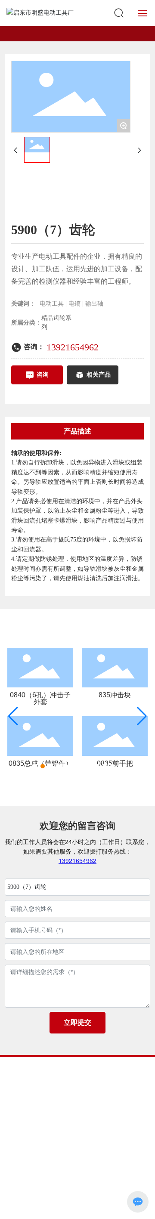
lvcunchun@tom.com (90, 1110)
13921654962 (72, 347)
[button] (35, 766)
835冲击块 (115, 695)
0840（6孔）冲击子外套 (40, 698)
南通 (97, 1182)
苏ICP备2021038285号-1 (77, 1172)
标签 (113, 1182)
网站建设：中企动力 (62, 1182)
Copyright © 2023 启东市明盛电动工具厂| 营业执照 (77, 1157)
